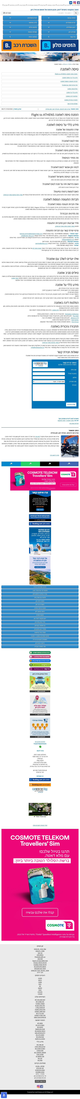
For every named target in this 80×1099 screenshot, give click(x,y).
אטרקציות (42, 5)
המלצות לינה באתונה (71, 96)
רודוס (40, 984)
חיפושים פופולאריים (32, 5)
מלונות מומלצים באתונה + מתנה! (40, 636)
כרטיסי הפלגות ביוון (40, 1031)
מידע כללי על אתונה (71, 92)
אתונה (40, 982)
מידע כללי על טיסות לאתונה (69, 78)
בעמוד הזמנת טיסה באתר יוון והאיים (65, 226)
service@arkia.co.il (41, 243)
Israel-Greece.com (39, 1092)
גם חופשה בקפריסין (40, 625)
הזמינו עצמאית (51, 5)
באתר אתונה (15, 278)
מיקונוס (40, 988)
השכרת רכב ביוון (40, 604)
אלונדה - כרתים (40, 1074)
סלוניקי (40, 978)
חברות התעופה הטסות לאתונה (68, 81)
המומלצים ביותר (75, 5)
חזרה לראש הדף (54, 455)
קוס (40, 986)
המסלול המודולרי (40, 1004)
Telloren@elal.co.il (68, 239)
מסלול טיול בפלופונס (40, 632)
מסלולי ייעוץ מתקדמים (40, 629)
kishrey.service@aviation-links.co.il (31, 234)
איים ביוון (66, 5)
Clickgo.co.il (49, 1092)
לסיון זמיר (37, 436)
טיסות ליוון (40, 1023)
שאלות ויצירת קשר (72, 104)
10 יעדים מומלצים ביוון (40, 1076)
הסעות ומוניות (40, 615)
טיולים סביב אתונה (72, 89)
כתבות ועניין (22, 5)
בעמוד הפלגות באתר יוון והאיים (50, 342)
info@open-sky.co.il (27, 236)
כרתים (40, 980)
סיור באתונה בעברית (40, 646)
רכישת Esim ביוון (40, 643)
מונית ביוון (42, 1029)
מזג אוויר (41, 1045)
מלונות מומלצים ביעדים (40, 587)
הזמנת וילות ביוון (40, 601)
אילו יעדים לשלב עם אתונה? (69, 85)
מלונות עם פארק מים (40, 597)
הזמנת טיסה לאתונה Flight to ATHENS (66, 74)
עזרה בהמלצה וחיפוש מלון (40, 594)
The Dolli (76, 316)
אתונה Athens (67, 64)
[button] (4, 1095)
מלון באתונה (55, 310)
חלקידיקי (40, 992)
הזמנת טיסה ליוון (36, 248)
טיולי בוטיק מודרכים (40, 622)
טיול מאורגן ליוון (40, 1002)
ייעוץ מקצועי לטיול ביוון (40, 618)
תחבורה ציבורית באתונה (70, 100)
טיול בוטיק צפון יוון (40, 1005)
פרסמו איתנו (40, 955)
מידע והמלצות (13, 5)
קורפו (40, 990)
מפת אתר (40, 959)
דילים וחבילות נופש (40, 1033)
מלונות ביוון (40, 1027)
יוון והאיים (42, 1007)
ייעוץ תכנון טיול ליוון (40, 1000)
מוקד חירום (40, 972)
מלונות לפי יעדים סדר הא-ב (40, 590)
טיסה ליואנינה (70, 420)
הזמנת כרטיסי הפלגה (40, 608)
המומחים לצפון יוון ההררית (40, 639)
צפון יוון (6, 5)
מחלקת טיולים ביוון (40, 742)
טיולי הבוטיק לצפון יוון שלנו (40, 825)
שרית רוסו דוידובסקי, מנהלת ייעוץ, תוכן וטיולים (58, 109)
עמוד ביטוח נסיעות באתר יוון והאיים (13, 195)
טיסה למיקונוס (61, 420)
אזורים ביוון (60, 5)
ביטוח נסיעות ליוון (40, 611)
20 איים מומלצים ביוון (40, 1078)
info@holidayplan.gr (37, 347)
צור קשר (40, 953)
